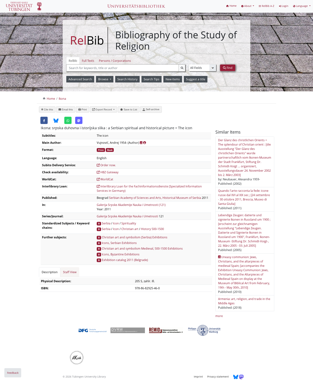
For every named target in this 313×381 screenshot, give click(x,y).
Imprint (198, 376)
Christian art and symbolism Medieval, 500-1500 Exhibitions (142, 248)
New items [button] (173, 79)
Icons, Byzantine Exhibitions (120, 254)
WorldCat (106, 179)
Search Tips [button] (151, 79)
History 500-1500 (152, 229)
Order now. (108, 165)
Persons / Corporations (115, 61)
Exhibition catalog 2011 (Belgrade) (125, 260)
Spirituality (128, 223)
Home (51, 99)
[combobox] (125, 68)
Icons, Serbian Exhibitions (119, 243)
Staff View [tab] (69, 272)
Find (229, 68)
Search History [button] (127, 79)
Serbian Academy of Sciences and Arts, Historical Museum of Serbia (155, 198)
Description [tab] (50, 272)
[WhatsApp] (68, 120)
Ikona (62, 99)
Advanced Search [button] (80, 79)
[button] (248, 5)
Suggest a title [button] (195, 79)
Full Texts (88, 61)
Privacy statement (218, 376)
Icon (116, 223)
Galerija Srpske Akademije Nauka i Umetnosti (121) (131, 205)
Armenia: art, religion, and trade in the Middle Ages (244, 301)
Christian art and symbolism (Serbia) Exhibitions (134, 237)
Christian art (129, 229)
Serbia (106, 223)
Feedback (12, 372)
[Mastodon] (78, 120)
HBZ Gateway (109, 172)
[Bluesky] (56, 120)
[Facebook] (44, 120)
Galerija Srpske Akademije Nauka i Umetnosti (127, 216)
